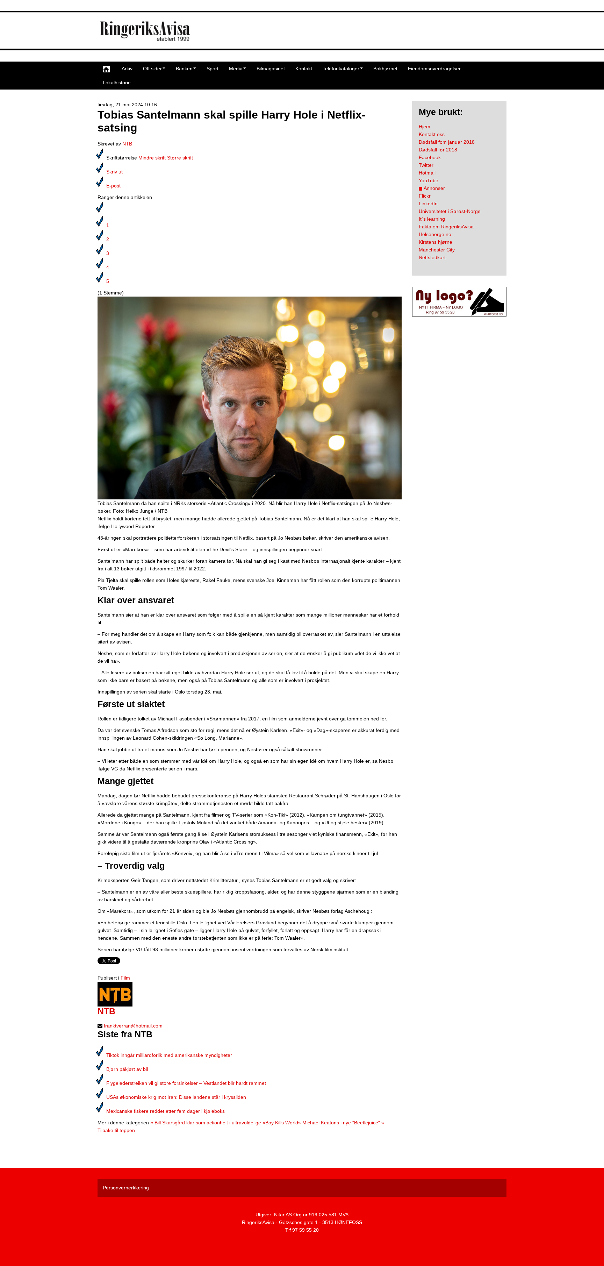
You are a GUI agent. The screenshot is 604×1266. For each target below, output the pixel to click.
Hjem (424, 126)
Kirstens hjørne (435, 242)
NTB (127, 144)
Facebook (430, 157)
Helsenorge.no (435, 234)
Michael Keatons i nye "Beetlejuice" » (343, 1122)
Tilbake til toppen (116, 1130)
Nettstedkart (432, 257)
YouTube (428, 180)
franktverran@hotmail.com (133, 1026)
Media (236, 68)
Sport (212, 68)
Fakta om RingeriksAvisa (446, 226)
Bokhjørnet (385, 68)
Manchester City (437, 250)
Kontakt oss (432, 134)
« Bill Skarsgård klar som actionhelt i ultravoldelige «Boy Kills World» (225, 1122)
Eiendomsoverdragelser (434, 68)
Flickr (425, 196)
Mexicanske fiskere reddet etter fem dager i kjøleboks (165, 1111)
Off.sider (152, 68)
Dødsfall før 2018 (438, 149)
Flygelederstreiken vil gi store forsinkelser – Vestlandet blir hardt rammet (186, 1083)
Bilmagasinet (271, 68)
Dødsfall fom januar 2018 (447, 142)
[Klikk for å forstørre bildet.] (250, 397)
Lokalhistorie (117, 82)
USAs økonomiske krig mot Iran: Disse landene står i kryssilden (176, 1097)
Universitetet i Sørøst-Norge (450, 211)
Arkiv (127, 68)
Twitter (426, 165)
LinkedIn (428, 203)
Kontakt (303, 68)
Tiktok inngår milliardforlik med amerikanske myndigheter (169, 1055)
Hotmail (427, 173)
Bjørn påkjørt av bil (127, 1069)
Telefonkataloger (341, 68)
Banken (184, 68)
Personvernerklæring (126, 1187)
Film (125, 978)
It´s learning (432, 219)
